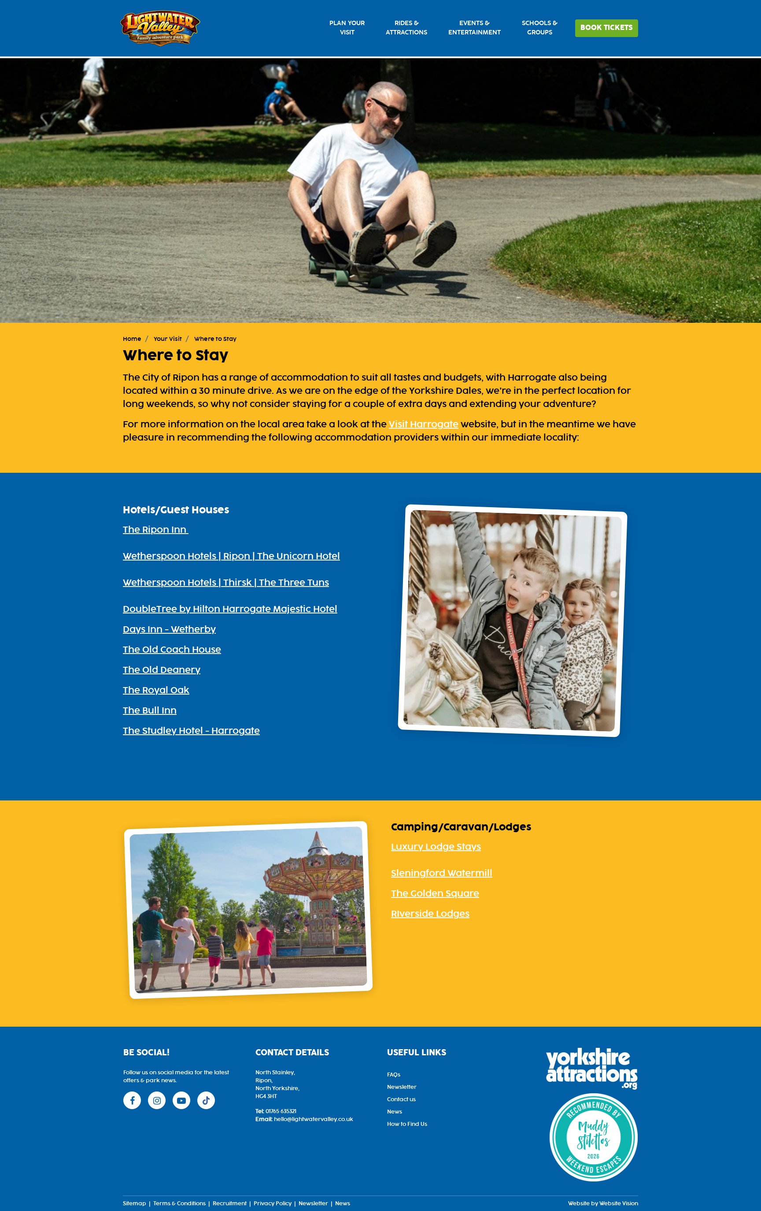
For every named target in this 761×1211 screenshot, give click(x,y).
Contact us (401, 1099)
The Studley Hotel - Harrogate (191, 731)
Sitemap (134, 1203)
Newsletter (402, 1087)
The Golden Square (435, 894)
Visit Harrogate (423, 424)
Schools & (540, 28)
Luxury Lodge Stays (436, 847)
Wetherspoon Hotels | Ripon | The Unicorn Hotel (231, 556)
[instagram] (157, 1100)
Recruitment (230, 1203)
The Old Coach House (172, 650)
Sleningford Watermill (441, 873)
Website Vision (618, 1203)
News (394, 1111)
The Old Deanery (161, 670)
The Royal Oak (156, 690)
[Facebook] (132, 1100)
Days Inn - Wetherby (169, 629)
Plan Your (347, 28)
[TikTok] (206, 1100)
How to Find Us (407, 1124)
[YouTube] (181, 1100)
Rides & (406, 28)
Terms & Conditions (179, 1203)
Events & (474, 28)
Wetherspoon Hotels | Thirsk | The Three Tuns (226, 583)
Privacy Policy (273, 1203)
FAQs (393, 1074)
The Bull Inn (150, 710)
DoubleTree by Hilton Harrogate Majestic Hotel (230, 609)
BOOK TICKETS (606, 27)
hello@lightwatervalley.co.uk (313, 1119)
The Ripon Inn (155, 530)
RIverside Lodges (430, 914)
